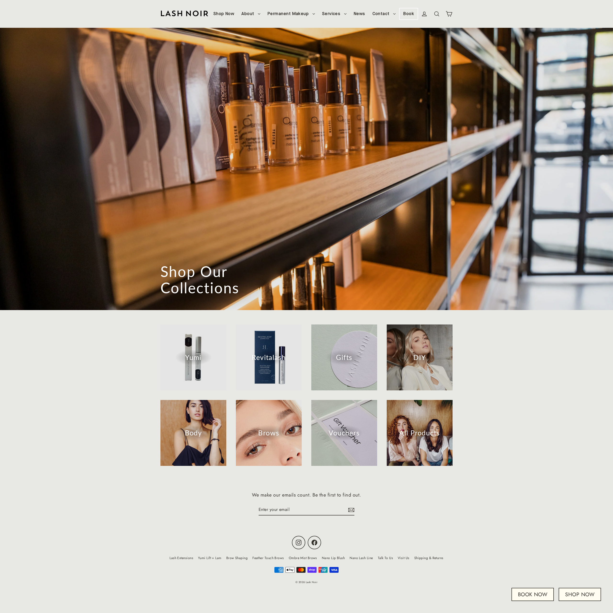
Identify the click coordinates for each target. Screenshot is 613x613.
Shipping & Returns (428, 557)
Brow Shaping (237, 557)
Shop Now (223, 14)
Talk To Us (385, 557)
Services (332, 14)
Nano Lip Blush (333, 557)
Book (408, 14)
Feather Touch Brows (268, 557)
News (359, 14)
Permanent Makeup (288, 14)
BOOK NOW (533, 594)
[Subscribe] (350, 510)
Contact (381, 14)
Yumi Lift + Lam (209, 557)
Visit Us (403, 557)
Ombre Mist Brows (303, 557)
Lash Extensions (181, 557)
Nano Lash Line (361, 557)
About (248, 14)
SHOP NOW (580, 594)
